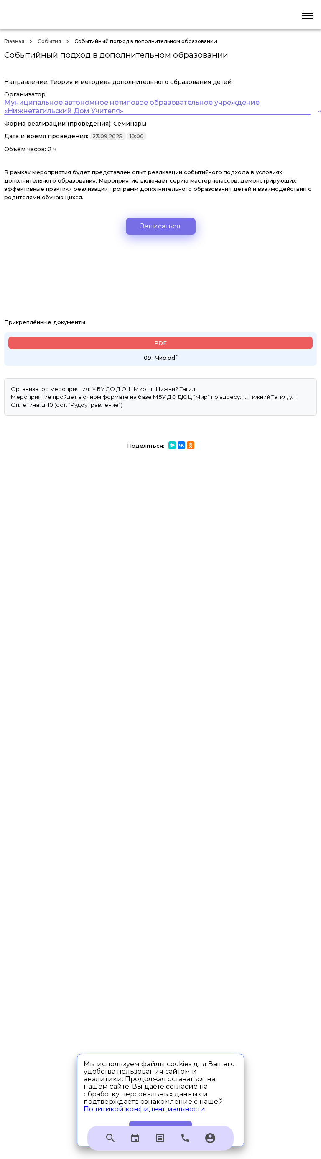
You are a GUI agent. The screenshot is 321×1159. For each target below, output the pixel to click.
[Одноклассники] (190, 445)
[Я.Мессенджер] (172, 445)
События (49, 41)
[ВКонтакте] (181, 445)
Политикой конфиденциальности (144, 1109)
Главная (14, 41)
